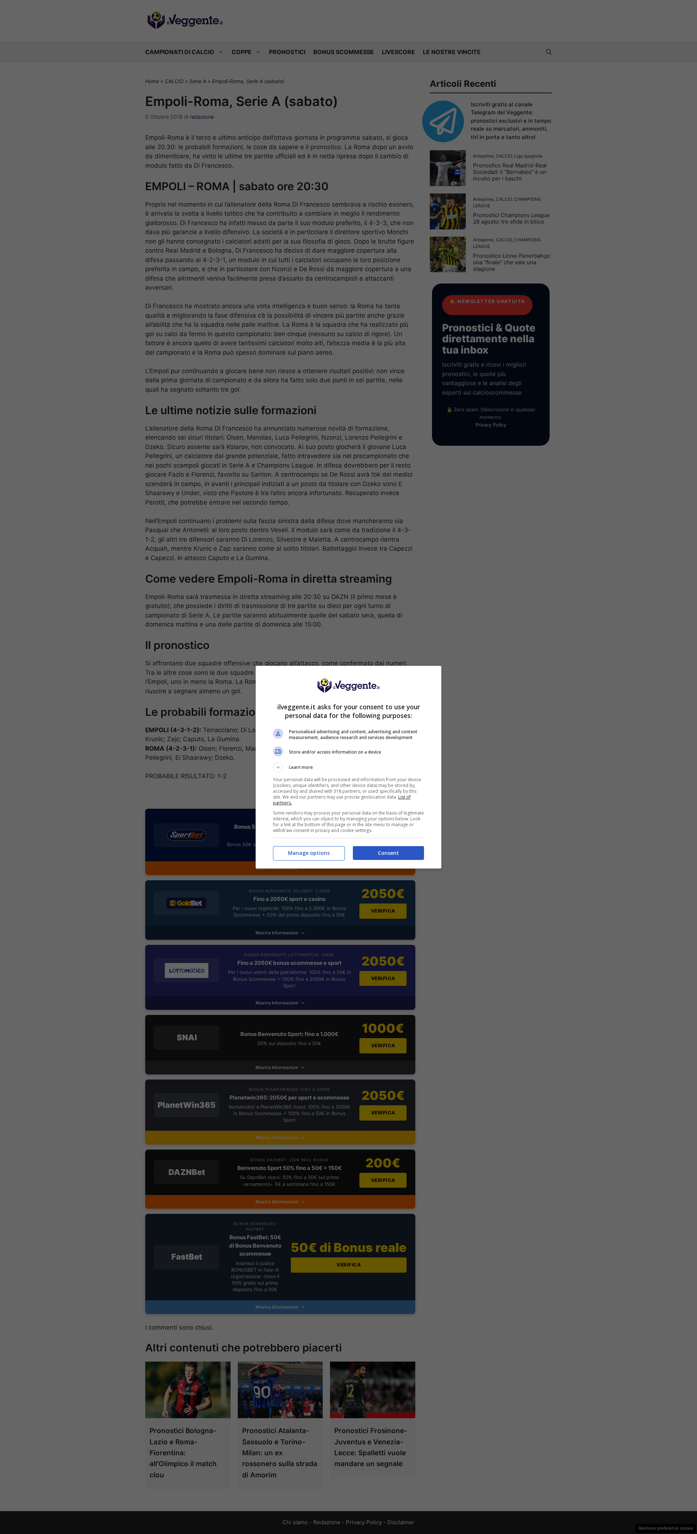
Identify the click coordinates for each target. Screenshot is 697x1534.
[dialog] (348, 767)
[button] (348, 767)
